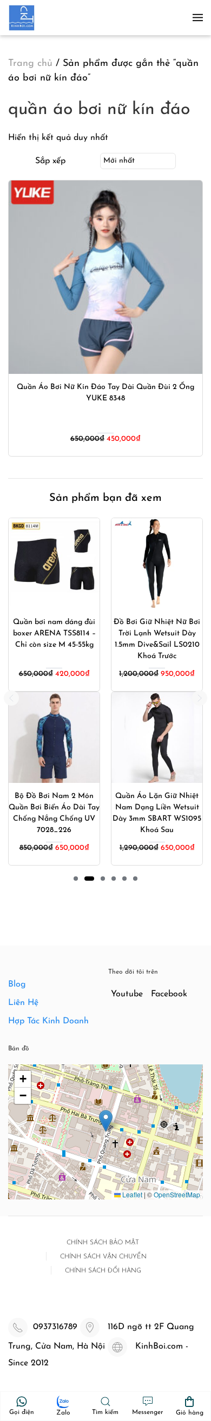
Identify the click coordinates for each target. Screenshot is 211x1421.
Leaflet (131, 1194)
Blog (17, 984)
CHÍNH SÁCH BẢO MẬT (103, 1242)
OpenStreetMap (177, 1194)
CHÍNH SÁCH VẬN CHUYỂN (103, 1257)
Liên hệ (23, 1002)
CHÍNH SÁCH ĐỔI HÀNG (103, 1271)
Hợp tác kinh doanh (48, 1021)
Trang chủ (30, 64)
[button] (198, 17)
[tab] (76, 878)
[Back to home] (21, 17)
